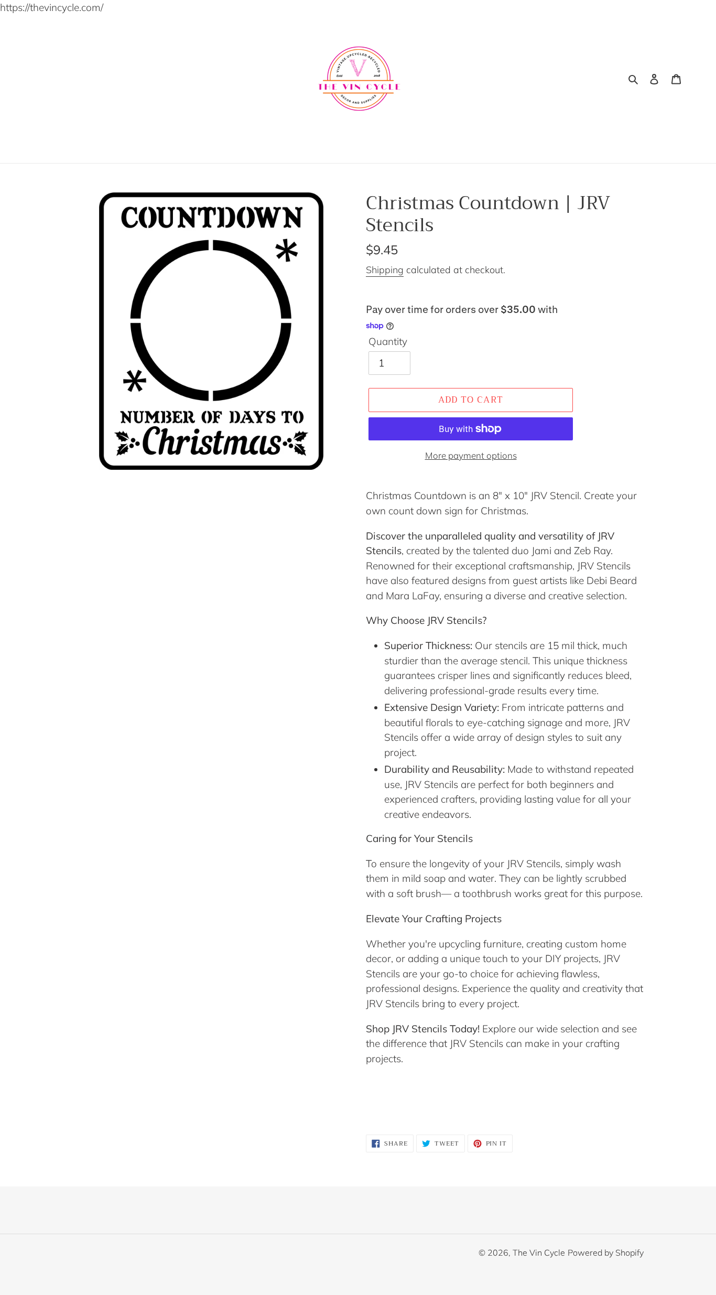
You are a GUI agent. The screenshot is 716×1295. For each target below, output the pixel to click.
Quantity (387, 341)
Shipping (385, 270)
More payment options (471, 455)
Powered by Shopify (606, 1252)
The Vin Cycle (539, 1252)
